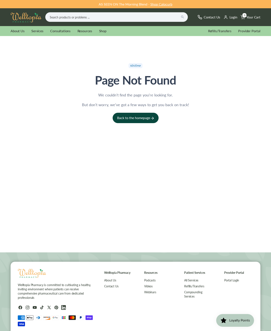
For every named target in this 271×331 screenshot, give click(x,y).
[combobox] (116, 17)
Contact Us (111, 286)
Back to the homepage (134, 118)
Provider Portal (249, 31)
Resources (84, 31)
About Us (18, 31)
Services (37, 31)
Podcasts (150, 280)
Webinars (150, 292)
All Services (191, 280)
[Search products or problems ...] (182, 17)
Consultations (60, 31)
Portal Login (231, 280)
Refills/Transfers (219, 31)
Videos (148, 286)
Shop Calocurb (161, 4)
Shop (102, 31)
